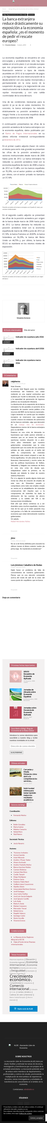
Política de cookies (25, 1113)
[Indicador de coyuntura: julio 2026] (8, 339)
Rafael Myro (17, 832)
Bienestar (29, 995)
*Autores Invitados (20, 853)
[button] (43, 3)
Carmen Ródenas (19, 870)
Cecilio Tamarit (19, 874)
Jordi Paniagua (18, 891)
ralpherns (15, 381)
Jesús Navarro (18, 843)
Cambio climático (24, 992)
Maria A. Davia (18, 904)
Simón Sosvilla (18, 918)
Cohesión (34, 989)
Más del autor (29, 330)
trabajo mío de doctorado (31, 425)
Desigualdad (18, 970)
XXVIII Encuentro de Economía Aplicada (29, 675)
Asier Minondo (18, 857)
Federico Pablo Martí (21, 882)
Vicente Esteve (10, 45)
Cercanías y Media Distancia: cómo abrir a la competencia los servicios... (30, 775)
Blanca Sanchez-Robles (22, 867)
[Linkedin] (20, 1104)
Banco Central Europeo (18, 997)
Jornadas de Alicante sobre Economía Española (30, 693)
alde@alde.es (29, 1089)
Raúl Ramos (17, 834)
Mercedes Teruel (19, 908)
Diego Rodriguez (19, 877)
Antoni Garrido (19, 855)
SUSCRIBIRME (16, 752)
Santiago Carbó (19, 916)
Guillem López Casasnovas (23, 884)
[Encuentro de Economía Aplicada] (16, 676)
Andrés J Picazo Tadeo (21, 860)
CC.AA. (13, 992)
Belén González (19, 824)
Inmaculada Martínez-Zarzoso (24, 889)
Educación (30, 959)
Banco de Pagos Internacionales (21, 133)
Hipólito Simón (18, 887)
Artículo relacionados (12, 330)
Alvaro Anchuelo (19, 862)
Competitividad (15, 983)
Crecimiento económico (6, 342)
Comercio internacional (19, 987)
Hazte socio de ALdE (25, 1009)
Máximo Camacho (20, 829)
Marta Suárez (18, 827)
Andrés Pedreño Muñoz (22, 865)
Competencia (27, 983)
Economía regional (17, 962)
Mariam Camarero (20, 906)
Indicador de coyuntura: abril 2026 (30, 348)
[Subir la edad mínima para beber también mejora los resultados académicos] (16, 791)
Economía (5, 11)
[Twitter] (26, 1104)
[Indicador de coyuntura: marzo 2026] (8, 363)
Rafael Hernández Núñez (20, 521)
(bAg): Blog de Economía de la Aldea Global (23, 9)
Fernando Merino (19, 815)
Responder (14, 531)
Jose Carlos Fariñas (20, 894)
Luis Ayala (17, 901)
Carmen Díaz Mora (20, 872)
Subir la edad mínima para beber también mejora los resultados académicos (30, 794)
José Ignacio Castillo (21, 899)
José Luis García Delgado (22, 896)
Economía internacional (23, 963)
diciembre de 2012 (12, 139)
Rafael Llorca (18, 911)
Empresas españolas (17, 959)
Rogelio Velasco (19, 913)
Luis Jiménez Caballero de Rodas (26, 565)
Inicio (4, 9)
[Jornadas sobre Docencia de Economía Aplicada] (16, 712)
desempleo (31, 971)
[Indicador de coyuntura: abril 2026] (8, 351)
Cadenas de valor (16, 995)
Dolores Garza (18, 879)
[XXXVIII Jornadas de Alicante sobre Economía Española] (16, 694)
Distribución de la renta (29, 968)
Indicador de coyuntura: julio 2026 (30, 337)
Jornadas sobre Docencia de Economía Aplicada (30, 711)
